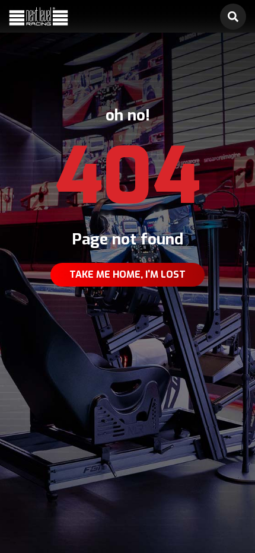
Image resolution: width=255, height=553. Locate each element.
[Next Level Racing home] (38, 17)
